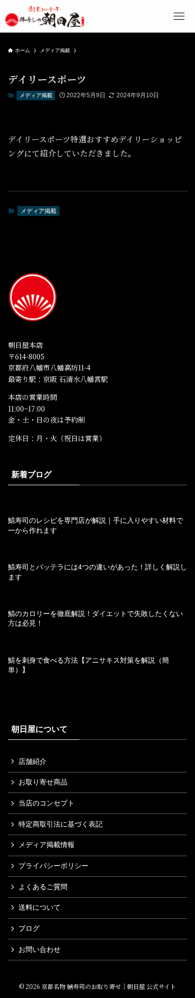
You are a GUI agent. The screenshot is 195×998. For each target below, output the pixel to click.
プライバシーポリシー (53, 866)
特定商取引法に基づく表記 (60, 824)
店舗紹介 (32, 761)
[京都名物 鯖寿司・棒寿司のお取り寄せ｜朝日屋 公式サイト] (44, 16)
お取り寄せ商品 (43, 782)
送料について (39, 907)
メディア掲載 (36, 95)
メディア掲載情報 (46, 845)
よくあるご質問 (43, 887)
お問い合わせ (39, 949)
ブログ (29, 928)
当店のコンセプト (46, 803)
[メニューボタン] (178, 16)
